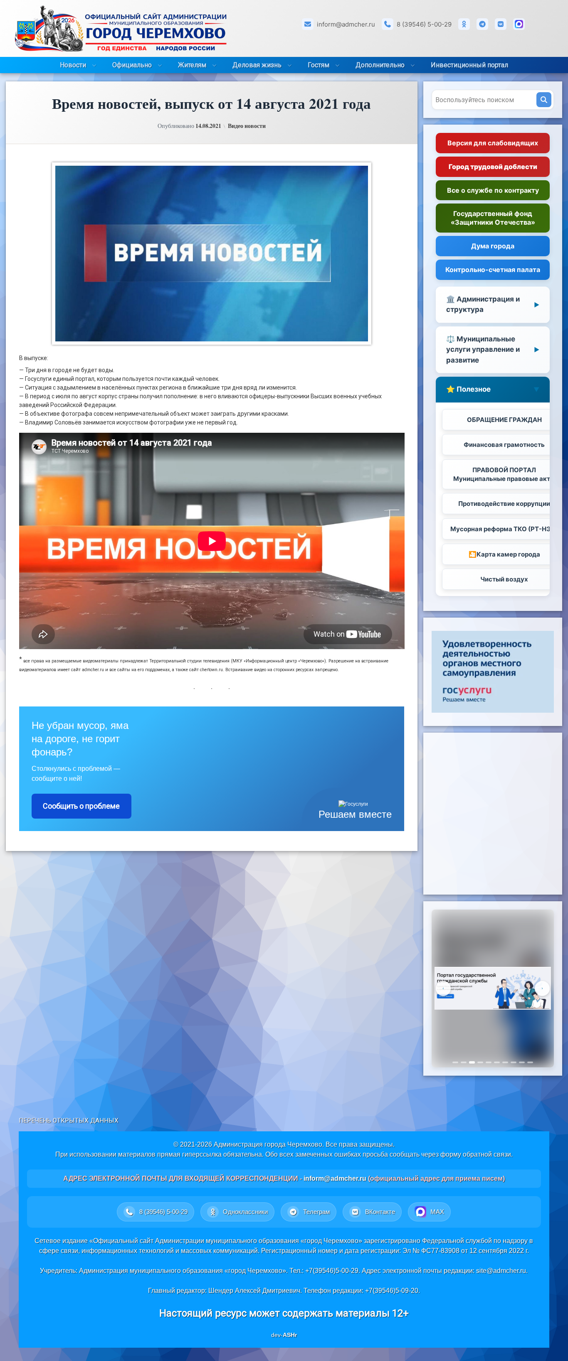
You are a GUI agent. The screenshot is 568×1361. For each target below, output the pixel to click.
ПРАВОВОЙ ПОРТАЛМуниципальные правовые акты (504, 474)
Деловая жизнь (257, 65)
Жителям (192, 65)
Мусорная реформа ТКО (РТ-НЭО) (504, 529)
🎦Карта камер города (504, 554)
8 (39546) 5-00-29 (424, 24)
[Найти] (543, 99)
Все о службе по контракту (493, 190)
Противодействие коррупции (504, 504)
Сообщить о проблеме (81, 806)
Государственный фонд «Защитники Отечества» (493, 217)
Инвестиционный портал (469, 65)
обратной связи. (488, 1154)
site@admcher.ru (501, 1270)
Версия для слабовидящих (492, 143)
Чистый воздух (504, 579)
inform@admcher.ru (346, 24)
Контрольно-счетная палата (492, 269)
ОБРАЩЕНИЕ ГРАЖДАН (504, 420)
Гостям (318, 65)
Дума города (492, 246)
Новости (73, 65)
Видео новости (247, 126)
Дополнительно (380, 65)
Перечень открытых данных (69, 1120)
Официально (132, 65)
